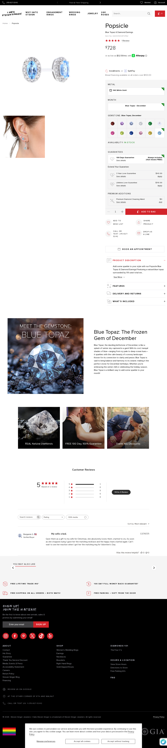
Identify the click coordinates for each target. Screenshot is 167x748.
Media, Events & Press (13, 664)
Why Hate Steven (32, 13)
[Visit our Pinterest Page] (24, 636)
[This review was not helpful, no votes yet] (146, 552)
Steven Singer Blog (11, 677)
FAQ (113, 678)
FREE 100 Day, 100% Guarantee (83, 443)
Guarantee (7, 657)
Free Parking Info (118, 671)
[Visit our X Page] (33, 636)
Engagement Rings (55, 13)
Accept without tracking (118, 741)
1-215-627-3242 (34, 703)
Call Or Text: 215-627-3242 (120, 233)
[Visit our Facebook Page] (15, 636)
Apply (160, 176)
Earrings (60, 653)
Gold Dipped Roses (65, 667)
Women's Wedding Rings (67, 650)
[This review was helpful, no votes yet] (141, 552)
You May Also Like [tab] (24, 564)
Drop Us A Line (147, 233)
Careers (6, 670)
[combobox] (130, 13)
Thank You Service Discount (15, 660)
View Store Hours (118, 664)
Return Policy (8, 674)
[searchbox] (27, 517)
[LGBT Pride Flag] (9, 732)
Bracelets (60, 660)
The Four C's (116, 650)
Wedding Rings (74, 13)
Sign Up (41, 624)
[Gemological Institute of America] (152, 732)
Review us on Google (20, 689)
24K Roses (105, 13)
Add (160, 202)
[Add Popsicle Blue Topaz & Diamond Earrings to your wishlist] (108, 222)
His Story (7, 653)
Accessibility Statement (13, 667)
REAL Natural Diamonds (39, 443)
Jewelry (93, 13)
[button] (160, 14)
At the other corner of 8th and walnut (31, 696)
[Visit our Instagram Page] (7, 636)
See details (121, 160)
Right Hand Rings (64, 664)
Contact (6, 650)
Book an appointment (137, 249)
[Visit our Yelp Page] (50, 636)
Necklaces (61, 657)
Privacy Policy (158, 717)
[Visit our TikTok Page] (42, 636)
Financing (7, 680)
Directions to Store (119, 668)
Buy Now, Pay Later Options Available (79, 3)
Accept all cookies (82, 741)
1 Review (125, 41)
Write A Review (121, 492)
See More (118, 277)
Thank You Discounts (128, 443)
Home (5, 23)
